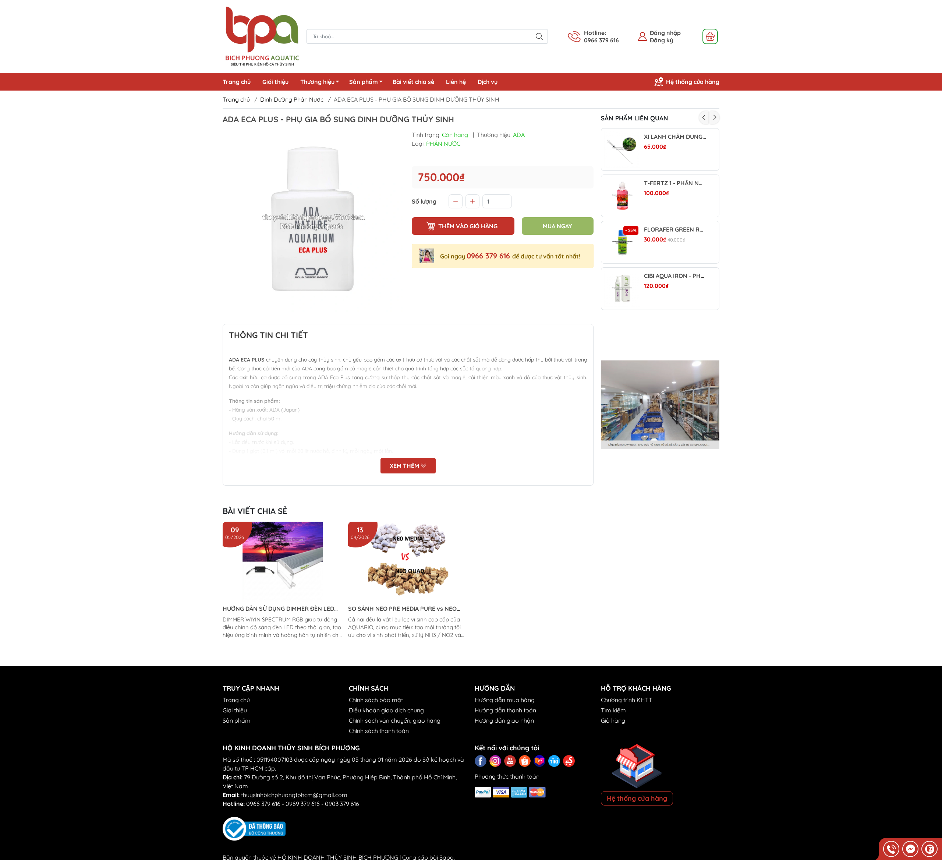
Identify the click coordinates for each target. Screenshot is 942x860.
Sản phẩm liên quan (634, 118)
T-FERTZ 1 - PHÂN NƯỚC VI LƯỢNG (675, 183)
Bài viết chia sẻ (413, 81)
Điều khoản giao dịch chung (386, 710)
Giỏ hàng (613, 720)
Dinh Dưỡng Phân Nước (291, 99)
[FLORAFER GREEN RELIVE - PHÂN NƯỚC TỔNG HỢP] (622, 242)
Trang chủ (237, 81)
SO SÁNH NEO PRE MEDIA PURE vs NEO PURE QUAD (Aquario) (402, 609)
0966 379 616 (489, 255)
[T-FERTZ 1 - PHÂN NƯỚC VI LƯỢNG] (622, 196)
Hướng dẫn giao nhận (504, 720)
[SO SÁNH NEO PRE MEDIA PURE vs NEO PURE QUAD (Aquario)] (408, 562)
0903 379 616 (342, 803)
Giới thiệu (275, 81)
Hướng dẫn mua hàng (505, 700)
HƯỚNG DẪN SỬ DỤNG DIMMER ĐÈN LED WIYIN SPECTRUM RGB (278, 609)
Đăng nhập (665, 32)
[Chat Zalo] (929, 849)
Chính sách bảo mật (376, 700)
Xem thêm (405, 465)
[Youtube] (510, 761)
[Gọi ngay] (891, 849)
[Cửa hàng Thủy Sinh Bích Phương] (261, 35)
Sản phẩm (363, 81)
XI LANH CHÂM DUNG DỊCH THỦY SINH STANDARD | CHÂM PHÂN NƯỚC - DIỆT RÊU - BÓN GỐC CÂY (675, 136)
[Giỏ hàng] (710, 36)
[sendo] (569, 761)
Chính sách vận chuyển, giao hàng (394, 720)
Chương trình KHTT (626, 700)
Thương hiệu (317, 81)
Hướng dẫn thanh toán (505, 710)
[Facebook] (480, 761)
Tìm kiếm (613, 710)
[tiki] (554, 761)
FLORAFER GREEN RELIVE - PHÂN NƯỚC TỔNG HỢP (675, 229)
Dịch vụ (487, 81)
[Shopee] (525, 761)
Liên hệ (456, 81)
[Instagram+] (495, 761)
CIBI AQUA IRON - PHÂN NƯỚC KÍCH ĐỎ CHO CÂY (675, 275)
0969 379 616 (303, 803)
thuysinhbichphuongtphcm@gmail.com (294, 795)
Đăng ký (661, 40)
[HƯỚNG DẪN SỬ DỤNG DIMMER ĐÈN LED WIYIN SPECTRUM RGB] (283, 562)
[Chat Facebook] (910, 849)
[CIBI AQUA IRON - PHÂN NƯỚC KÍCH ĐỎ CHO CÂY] (622, 289)
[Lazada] (539, 761)
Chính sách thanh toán (379, 730)
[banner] (660, 405)
